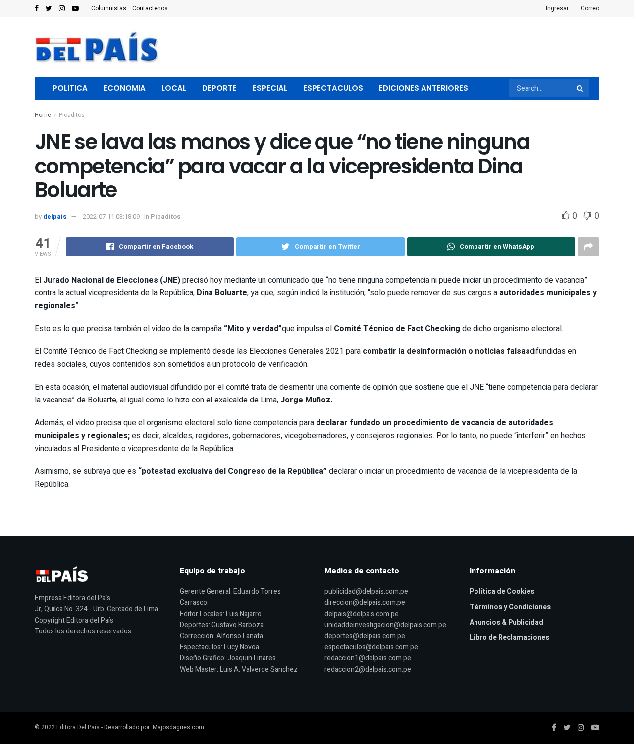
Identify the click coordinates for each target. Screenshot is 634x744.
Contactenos (150, 8)
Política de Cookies (502, 591)
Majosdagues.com (178, 727)
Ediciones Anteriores (423, 88)
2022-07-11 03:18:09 (111, 216)
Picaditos (72, 115)
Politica (70, 88)
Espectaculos (333, 88)
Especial (270, 88)
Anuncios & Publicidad (506, 622)
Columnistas (108, 8)
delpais (55, 216)
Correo (590, 8)
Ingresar (557, 8)
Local (173, 88)
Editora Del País (78, 727)
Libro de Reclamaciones (509, 637)
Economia (125, 88)
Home (43, 115)
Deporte (219, 88)
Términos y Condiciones (510, 607)
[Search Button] (580, 88)
